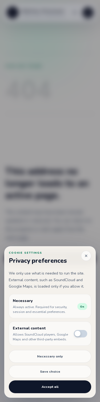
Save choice (50, 371)
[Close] (86, 256)
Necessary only (50, 356)
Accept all (50, 386)
